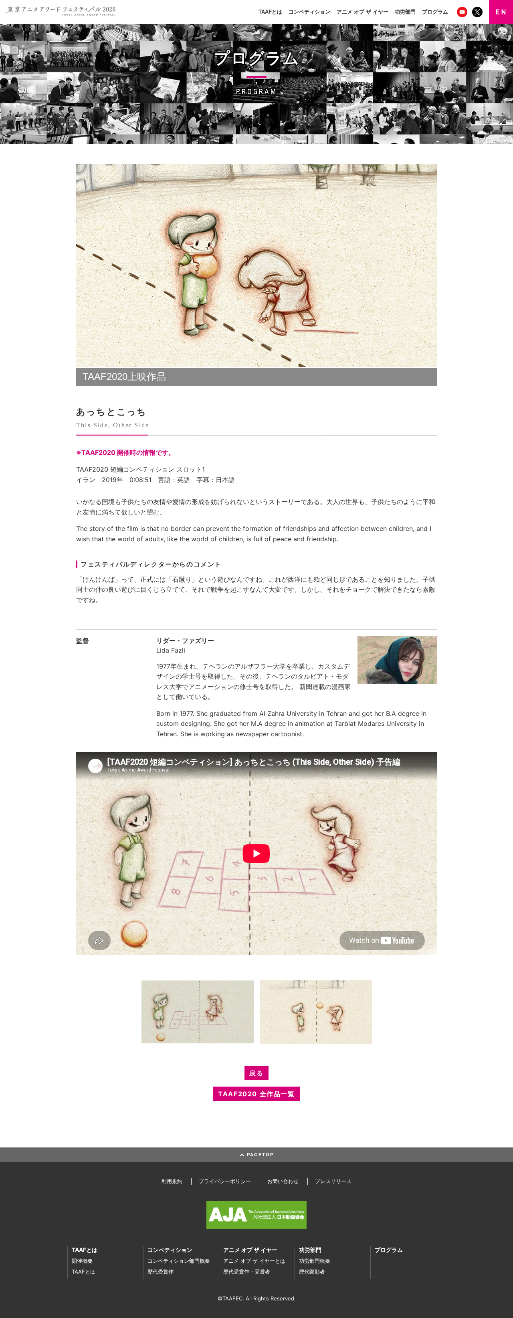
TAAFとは (270, 12)
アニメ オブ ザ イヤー (362, 12)
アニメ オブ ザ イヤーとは (254, 1261)
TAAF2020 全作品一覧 (256, 1094)
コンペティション (309, 12)
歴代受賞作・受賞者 (246, 1271)
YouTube (463, 12)
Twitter (478, 12)
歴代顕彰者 (312, 1271)
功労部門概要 (314, 1261)
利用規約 (172, 1181)
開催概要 (82, 1261)
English (501, 12)
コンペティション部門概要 (178, 1261)
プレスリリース (333, 1181)
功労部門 (405, 12)
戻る (256, 1073)
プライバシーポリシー (225, 1181)
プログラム (435, 12)
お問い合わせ (283, 1181)
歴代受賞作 (160, 1271)
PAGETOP (259, 1154)
